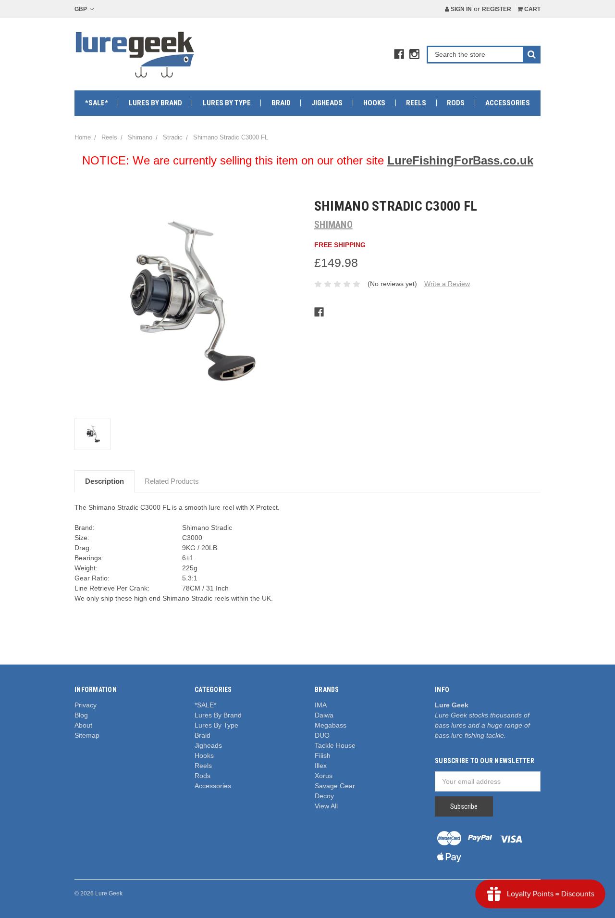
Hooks (374, 103)
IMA (321, 705)
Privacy (85, 705)
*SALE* (96, 103)
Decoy (324, 796)
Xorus (323, 776)
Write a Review (447, 284)
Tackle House (335, 745)
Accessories (507, 103)
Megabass (330, 725)
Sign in (460, 9)
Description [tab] (104, 481)
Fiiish (323, 755)
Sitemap (86, 735)
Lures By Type (227, 103)
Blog (81, 715)
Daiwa (324, 715)
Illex (321, 765)
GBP (81, 9)
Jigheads (327, 103)
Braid (281, 103)
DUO (322, 735)
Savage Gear (335, 786)
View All (326, 806)
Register (496, 9)
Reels (416, 103)
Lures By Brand (155, 103)
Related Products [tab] (172, 481)
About (83, 725)
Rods (456, 103)
